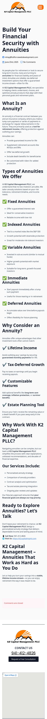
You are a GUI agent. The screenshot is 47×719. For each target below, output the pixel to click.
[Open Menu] (40, 7)
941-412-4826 (23, 653)
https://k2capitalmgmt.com (24, 538)
